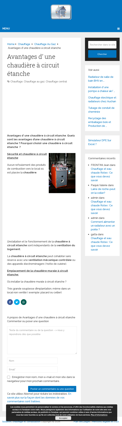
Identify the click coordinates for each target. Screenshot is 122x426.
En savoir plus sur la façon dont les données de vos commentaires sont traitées (39, 397)
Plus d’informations (99, 415)
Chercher (102, 54)
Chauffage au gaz (34, 81)
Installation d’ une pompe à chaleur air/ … (101, 89)
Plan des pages (82, 421)
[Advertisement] (41, 110)
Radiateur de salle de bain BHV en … (100, 78)
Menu (6, 28)
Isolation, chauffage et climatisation (21, 421)
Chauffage (16, 81)
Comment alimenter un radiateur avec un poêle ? (103, 225)
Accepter (63, 418)
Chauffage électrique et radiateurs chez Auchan (102, 99)
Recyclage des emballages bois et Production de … (99, 122)
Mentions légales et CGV (105, 421)
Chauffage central (56, 81)
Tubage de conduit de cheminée (101, 109)
